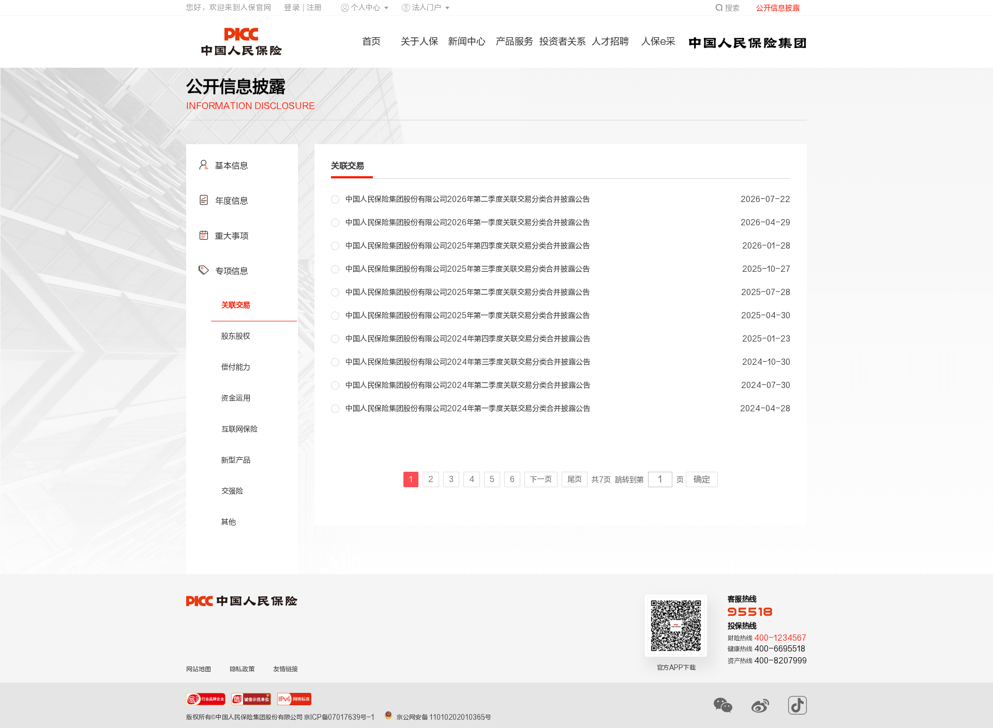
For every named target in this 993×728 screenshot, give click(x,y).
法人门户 (426, 7)
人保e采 (658, 41)
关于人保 (419, 41)
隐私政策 (242, 669)
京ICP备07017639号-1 (340, 717)
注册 (314, 7)
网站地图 (198, 669)
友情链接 (285, 669)
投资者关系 (562, 41)
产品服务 (514, 41)
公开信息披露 (778, 8)
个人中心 (365, 7)
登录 (292, 7)
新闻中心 (467, 41)
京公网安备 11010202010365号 (444, 717)
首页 (371, 41)
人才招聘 (610, 41)
